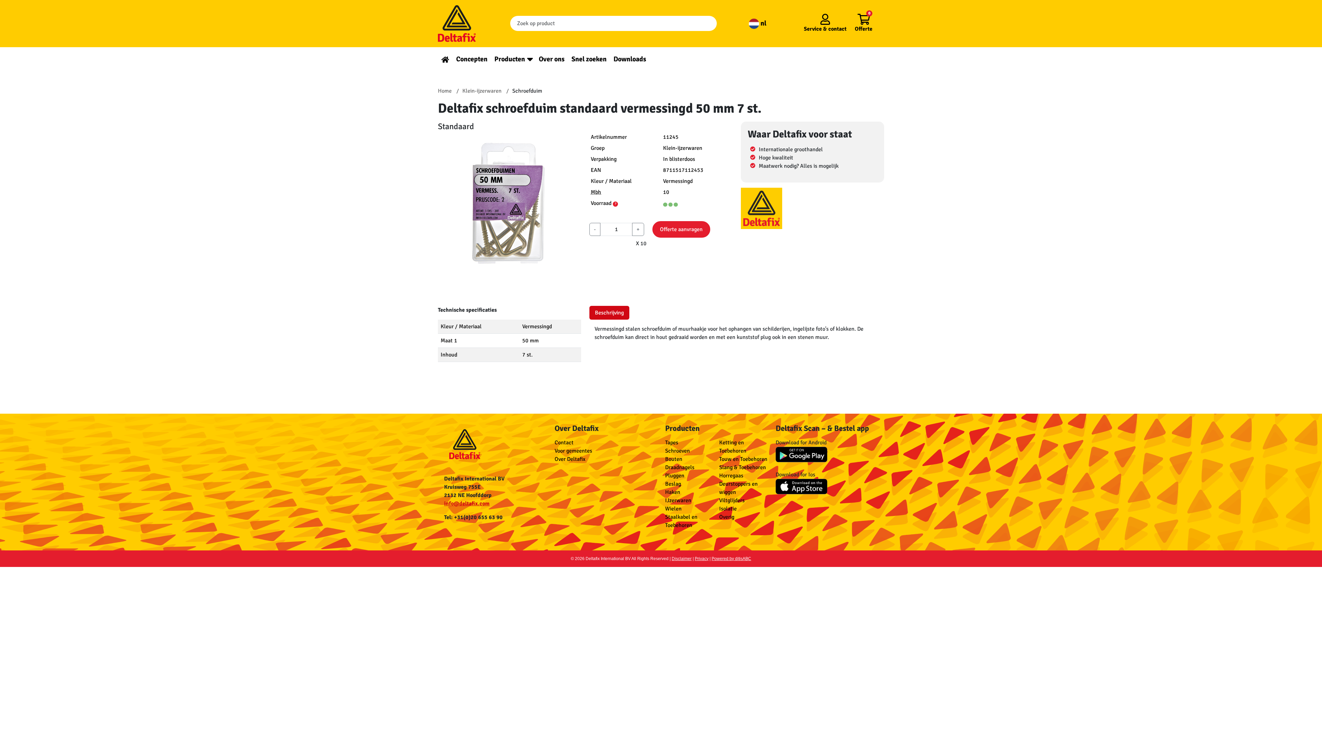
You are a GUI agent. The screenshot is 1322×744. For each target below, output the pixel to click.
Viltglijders (732, 500)
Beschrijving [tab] (609, 312)
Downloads (629, 59)
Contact (564, 442)
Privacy (702, 558)
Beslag (673, 483)
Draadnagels (679, 467)
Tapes (671, 442)
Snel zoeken (589, 59)
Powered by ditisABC (731, 558)
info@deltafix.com (467, 503)
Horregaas (731, 475)
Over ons (552, 59)
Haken (672, 492)
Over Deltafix (570, 459)
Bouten (673, 459)
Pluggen (674, 475)
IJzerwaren (678, 500)
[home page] (445, 59)
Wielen (673, 508)
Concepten (471, 59)
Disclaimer (682, 558)
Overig (726, 517)
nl (762, 23)
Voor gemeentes (573, 450)
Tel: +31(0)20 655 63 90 (473, 517)
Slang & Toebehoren (742, 467)
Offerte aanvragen (681, 229)
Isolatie (728, 508)
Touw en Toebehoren (743, 459)
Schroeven (677, 450)
